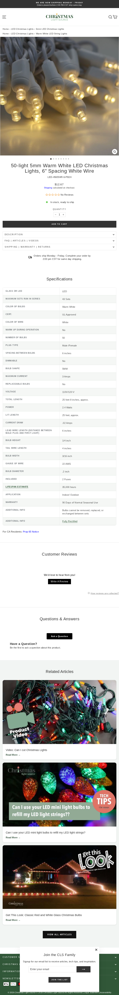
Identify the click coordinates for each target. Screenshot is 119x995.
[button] (53, 194)
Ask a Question (59, 636)
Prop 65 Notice (31, 531)
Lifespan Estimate (17, 487)
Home (6, 29)
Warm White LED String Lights (51, 33)
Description (14, 234)
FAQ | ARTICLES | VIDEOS (22, 241)
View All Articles (59, 934)
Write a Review (59, 581)
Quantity (59, 209)
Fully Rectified (69, 521)
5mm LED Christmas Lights (50, 29)
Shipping (48, 188)
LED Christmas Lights (22, 29)
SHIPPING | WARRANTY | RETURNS (28, 247)
